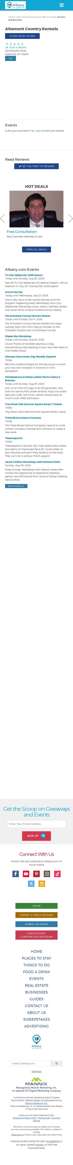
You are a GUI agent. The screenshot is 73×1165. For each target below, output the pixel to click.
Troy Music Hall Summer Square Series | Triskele (33, 404)
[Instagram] (47, 874)
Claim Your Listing (22, 35)
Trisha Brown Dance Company (23, 417)
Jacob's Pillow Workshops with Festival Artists (32, 461)
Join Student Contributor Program (37, 935)
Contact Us (36, 1006)
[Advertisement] (36, 651)
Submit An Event (36, 924)
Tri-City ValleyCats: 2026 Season (24, 275)
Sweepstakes (36, 1019)
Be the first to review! (38, 166)
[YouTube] (26, 874)
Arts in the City (14, 292)
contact (39, 1144)
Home (11, 17)
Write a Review (17, 47)
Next (71, 218)
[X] (31, 884)
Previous (2, 218)
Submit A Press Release (36, 914)
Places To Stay (36, 958)
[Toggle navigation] (61, 5)
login (38, 130)
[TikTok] (57, 874)
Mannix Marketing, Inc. (36, 1103)
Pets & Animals (49, 17)
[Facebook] (15, 874)
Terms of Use (44, 1118)
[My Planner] (42, 884)
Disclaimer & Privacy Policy (25, 1118)
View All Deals (36, 249)
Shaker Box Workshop (18, 336)
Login (36, 905)
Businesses (36, 992)
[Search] (57, 1063)
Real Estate (36, 985)
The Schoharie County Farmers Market (27, 315)
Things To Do (36, 965)
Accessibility (53, 1141)
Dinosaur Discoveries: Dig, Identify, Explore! (30, 356)
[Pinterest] (36, 874)
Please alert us (17, 1135)
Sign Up (33, 835)
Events (36, 978)
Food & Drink (36, 972)
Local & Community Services (28, 17)
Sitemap (36, 1071)
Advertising (36, 1026)
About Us (36, 1012)
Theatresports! (13, 438)
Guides (36, 999)
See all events (15, 486)
